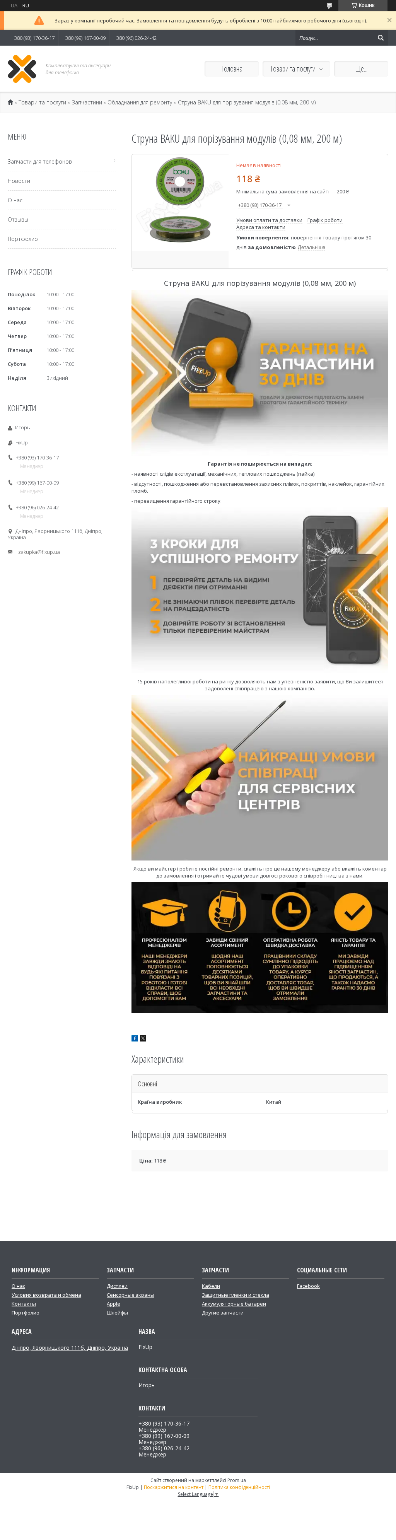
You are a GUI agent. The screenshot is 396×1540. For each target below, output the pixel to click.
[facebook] (134, 1039)
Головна (231, 68)
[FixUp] (22, 68)
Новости (19, 180)
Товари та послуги (293, 68)
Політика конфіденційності (239, 1487)
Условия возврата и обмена (46, 1294)
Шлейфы (117, 1312)
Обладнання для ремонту (140, 102)
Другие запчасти (223, 1312)
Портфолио (23, 238)
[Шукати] (380, 38)
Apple (113, 1303)
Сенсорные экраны (130, 1294)
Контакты (24, 1303)
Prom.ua (236, 1480)
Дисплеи (117, 1285)
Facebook (308, 1285)
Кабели (211, 1285)
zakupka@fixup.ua (39, 552)
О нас (15, 200)
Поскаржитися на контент (173, 1487)
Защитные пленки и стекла (235, 1294)
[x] (143, 1039)
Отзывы (18, 219)
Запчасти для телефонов (40, 161)
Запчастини (87, 102)
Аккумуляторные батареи (234, 1303)
